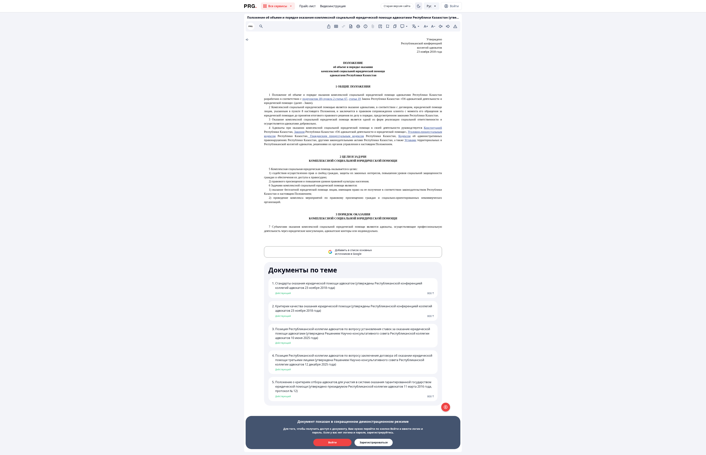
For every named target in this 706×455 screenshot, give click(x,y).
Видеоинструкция (333, 6)
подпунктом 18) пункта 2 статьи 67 (324, 98)
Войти (332, 442)
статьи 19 (355, 98)
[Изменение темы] (418, 6)
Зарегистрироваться (374, 442)
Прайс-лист (307, 6)
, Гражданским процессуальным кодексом (335, 136)
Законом (299, 131)
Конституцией (433, 127)
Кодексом (404, 136)
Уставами (410, 140)
